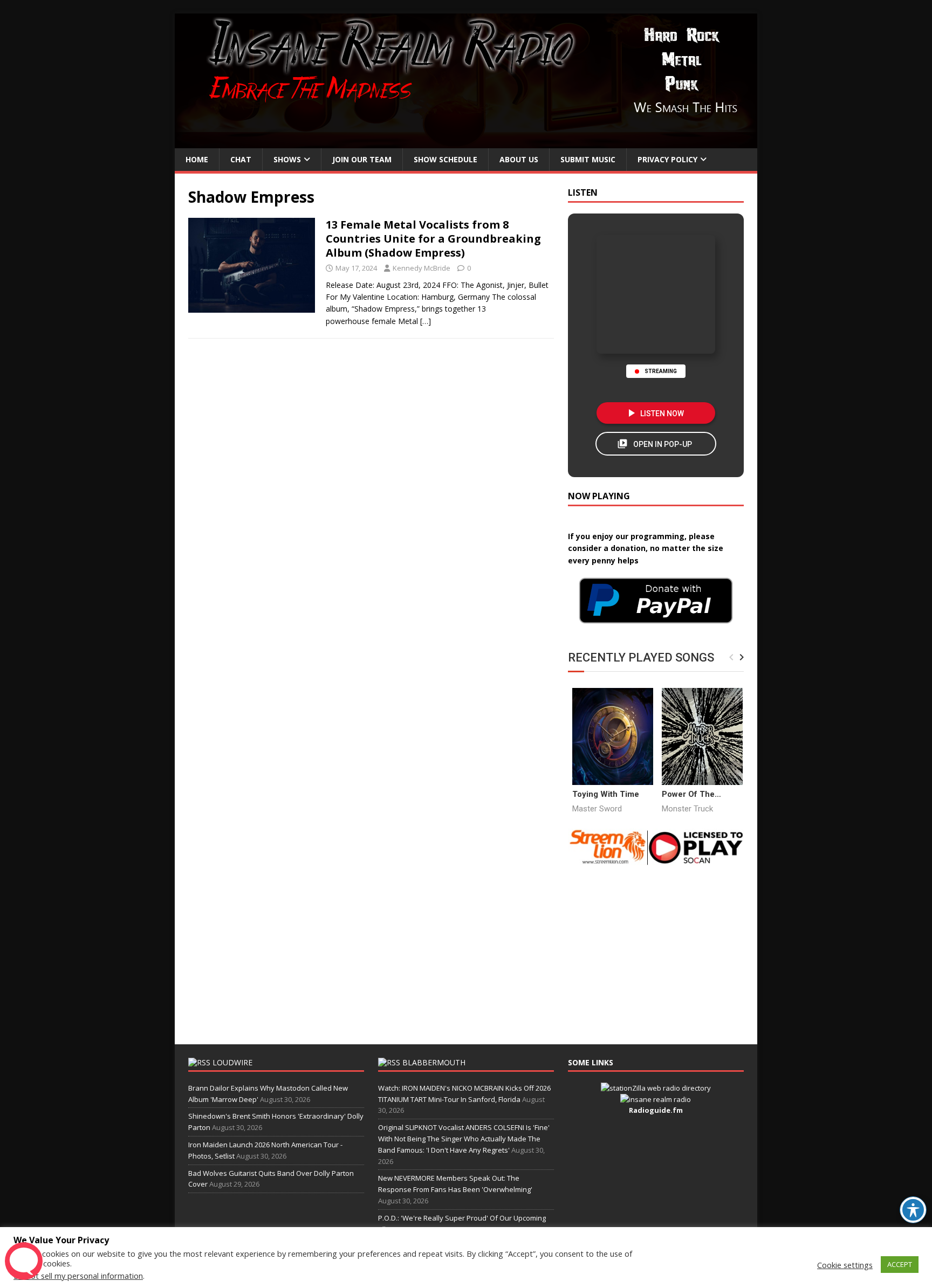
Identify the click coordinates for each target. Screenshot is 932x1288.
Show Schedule (445, 159)
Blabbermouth (433, 1062)
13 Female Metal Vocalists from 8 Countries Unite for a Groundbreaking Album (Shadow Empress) (433, 238)
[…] (425, 321)
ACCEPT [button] (899, 1264)
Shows (287, 159)
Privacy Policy (667, 159)
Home (197, 159)
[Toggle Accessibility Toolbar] (913, 1210)
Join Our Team (362, 159)
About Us (518, 159)
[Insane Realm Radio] (466, 142)
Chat (240, 159)
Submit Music (587, 159)
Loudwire (232, 1062)
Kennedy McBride (421, 268)
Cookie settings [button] (845, 1265)
